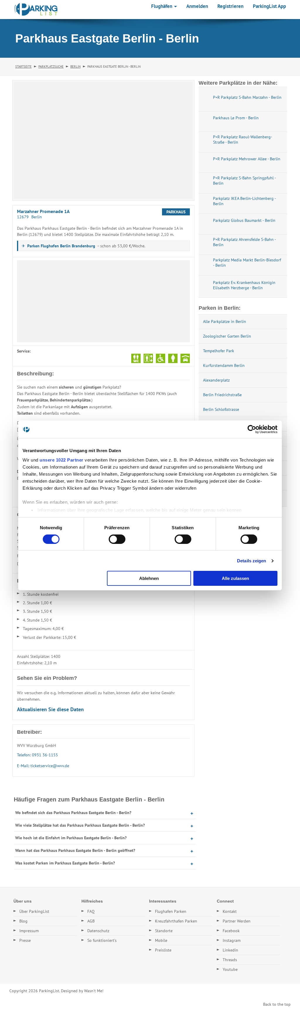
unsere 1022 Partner (61, 459)
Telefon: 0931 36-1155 (37, 755)
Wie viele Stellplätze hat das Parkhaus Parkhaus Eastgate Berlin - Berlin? (80, 825)
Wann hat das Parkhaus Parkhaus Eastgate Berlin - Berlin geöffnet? (75, 850)
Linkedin (230, 950)
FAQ (91, 911)
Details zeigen (251, 560)
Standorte (164, 930)
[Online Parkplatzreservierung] (36, 9)
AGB (91, 921)
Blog (23, 921)
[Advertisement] (103, 301)
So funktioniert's (102, 940)
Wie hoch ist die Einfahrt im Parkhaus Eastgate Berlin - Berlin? (71, 837)
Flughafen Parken (170, 911)
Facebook (231, 930)
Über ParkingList (34, 911)
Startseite (23, 66)
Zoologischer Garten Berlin (227, 336)
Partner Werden (236, 921)
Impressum (29, 930)
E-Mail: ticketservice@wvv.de (43, 765)
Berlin (75, 66)
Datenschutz (98, 930)
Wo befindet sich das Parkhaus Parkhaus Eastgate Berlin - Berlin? (73, 812)
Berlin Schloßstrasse (221, 409)
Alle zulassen (235, 578)
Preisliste (163, 950)
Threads (230, 959)
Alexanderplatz (216, 380)
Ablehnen (149, 578)
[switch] (117, 539)
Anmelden (197, 6)
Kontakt (230, 911)
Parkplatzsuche (51, 66)
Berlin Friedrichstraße (222, 394)
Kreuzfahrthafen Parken (176, 921)
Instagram (232, 940)
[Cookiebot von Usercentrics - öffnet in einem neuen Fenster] (251, 429)
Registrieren (230, 6)
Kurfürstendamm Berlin (224, 365)
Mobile (161, 940)
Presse (25, 940)
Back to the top (277, 1004)
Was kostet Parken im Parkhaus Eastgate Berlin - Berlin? (65, 863)
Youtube (230, 969)
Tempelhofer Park (218, 350)
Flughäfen (162, 6)
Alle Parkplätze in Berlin (224, 321)
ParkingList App (269, 6)
